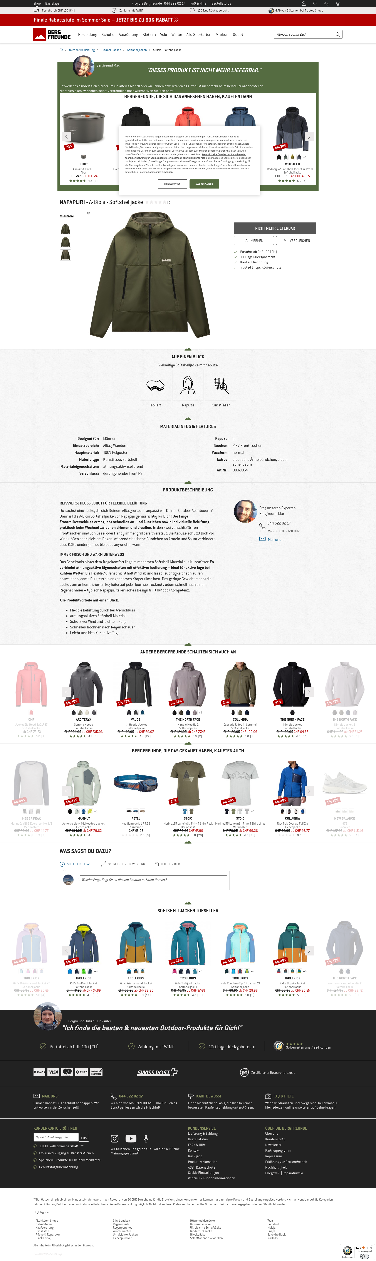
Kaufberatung (45, 1227)
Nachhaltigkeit (276, 1167)
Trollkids (272, 1238)
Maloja (271, 1227)
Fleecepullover (122, 1238)
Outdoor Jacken (111, 50)
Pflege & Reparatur (48, 1234)
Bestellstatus (198, 1139)
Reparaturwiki (293, 1173)
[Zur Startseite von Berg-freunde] (53, 34)
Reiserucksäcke (200, 1224)
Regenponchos (122, 1227)
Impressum (273, 1156)
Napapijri (72, 202)
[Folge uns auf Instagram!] (118, 1139)
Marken (222, 34)
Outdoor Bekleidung (82, 50)
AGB (191, 1167)
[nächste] (309, 136)
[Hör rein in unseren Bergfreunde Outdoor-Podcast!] (149, 1139)
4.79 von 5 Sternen (299, 10)
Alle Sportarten (198, 34)
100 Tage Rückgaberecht (213, 10)
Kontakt (194, 1150)
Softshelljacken (137, 50)
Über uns (271, 1133)
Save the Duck (276, 1234)
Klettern (149, 34)
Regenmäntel (121, 1224)
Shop (37, 3)
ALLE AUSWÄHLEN (204, 183)
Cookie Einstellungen (203, 1173)
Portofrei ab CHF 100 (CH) (58, 10)
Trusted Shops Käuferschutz (261, 267)
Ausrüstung (128, 34)
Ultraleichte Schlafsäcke (205, 1227)
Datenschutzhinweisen (160, 172)
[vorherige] (66, 136)
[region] (189, 160)
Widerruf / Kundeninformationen (211, 1178)
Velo (163, 34)
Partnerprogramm (278, 1150)
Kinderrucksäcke (201, 1231)
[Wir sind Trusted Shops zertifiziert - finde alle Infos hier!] (279, 1046)
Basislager (52, 3)
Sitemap (87, 1245)
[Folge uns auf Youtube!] (134, 1139)
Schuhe (108, 34)
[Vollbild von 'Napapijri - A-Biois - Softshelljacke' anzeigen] (89, 213)
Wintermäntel (122, 1231)
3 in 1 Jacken (121, 1221)
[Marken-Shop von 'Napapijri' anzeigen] (67, 216)
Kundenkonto (275, 1139)
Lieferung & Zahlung (203, 1133)
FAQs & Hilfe (197, 1145)
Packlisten (42, 1231)
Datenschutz (205, 1167)
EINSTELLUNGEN (172, 183)
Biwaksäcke (197, 1234)
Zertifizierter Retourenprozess (273, 1073)
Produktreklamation (202, 1162)
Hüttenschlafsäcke (202, 1221)
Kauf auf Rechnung (254, 262)
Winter (176, 34)
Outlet (238, 34)
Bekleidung (87, 34)
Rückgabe (195, 1156)
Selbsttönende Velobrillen (206, 1238)
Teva (270, 1221)
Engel (271, 1231)
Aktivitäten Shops (47, 1221)
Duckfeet (273, 1224)
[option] (151, 275)
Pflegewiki (273, 1173)
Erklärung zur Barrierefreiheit (286, 1162)
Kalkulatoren (44, 1224)
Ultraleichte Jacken (125, 1234)
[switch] (364, 1256)
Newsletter (273, 1145)
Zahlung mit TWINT (131, 10)
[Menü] (372, 1246)
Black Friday (44, 1238)
